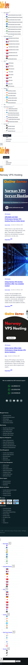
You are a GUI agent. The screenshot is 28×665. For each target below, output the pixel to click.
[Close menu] (0, 539)
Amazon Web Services (8, 454)
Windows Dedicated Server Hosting (15, 22)
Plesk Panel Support (13, 110)
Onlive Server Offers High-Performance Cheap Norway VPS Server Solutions (15, 350)
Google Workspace (12, 102)
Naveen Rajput (7, 289)
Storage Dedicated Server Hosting (15, 26)
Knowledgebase (7, 482)
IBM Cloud (5, 458)
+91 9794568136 (15, 393)
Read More (8, 239)
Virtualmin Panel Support (13, 117)
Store (7, 137)
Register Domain (11, 126)
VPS (4, 589)
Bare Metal (5, 543)
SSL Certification (7, 491)
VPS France (10, 65)
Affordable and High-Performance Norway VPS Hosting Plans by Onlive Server (15, 219)
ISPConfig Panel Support (13, 121)
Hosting (5, 614)
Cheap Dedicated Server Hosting (14, 14)
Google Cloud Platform (8, 452)
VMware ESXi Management (9, 445)
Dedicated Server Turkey (13, 49)
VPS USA (10, 80)
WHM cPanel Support (12, 108)
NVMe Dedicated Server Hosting (14, 29)
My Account (8, 141)
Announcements (7, 481)
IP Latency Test (6, 517)
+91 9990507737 (15, 386)
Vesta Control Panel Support (13, 114)
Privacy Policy (6, 513)
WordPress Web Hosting (9, 427)
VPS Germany (11, 68)
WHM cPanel (6, 465)
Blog (4, 520)
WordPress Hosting (12, 90)
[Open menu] (1, 170)
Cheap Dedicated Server (9, 417)
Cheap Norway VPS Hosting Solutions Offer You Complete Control (14, 284)
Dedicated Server (7, 415)
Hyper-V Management (8, 440)
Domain (5, 649)
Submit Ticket (8, 139)
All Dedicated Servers (12, 58)
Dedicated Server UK (12, 52)
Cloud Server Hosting (8, 422)
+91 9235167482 (15, 389)
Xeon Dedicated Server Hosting (14, 33)
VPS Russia (10, 63)
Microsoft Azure (6, 456)
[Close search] (1, 659)
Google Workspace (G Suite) (10, 490)
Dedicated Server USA (13, 55)
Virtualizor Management (8, 443)
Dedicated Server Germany (14, 43)
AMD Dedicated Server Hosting (14, 31)
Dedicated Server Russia (13, 38)
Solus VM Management (8, 442)
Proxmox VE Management (9, 447)
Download (5, 484)
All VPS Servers (11, 86)
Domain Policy (6, 515)
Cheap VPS (10, 83)
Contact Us (5, 522)
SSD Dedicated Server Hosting (14, 24)
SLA (4, 519)
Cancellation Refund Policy (9, 512)
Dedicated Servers (7, 566)
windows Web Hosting (12, 97)
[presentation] (15, 195)
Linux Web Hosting (12, 95)
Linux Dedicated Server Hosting (14, 19)
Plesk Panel (6, 466)
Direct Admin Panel (7, 468)
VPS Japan (10, 71)
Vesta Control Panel (7, 470)
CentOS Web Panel (7, 474)
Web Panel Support (7, 632)
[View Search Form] (1, 144)
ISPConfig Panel (7, 475)
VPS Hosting (7, 214)
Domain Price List (11, 131)
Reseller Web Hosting (8, 435)
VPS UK (10, 77)
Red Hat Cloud (6, 459)
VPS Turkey (10, 74)
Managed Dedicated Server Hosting (15, 17)
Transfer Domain (11, 128)
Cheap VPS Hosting (7, 420)
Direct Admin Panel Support (13, 112)
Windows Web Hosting (8, 433)
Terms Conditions (7, 510)
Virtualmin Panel (7, 472)
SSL (5, 104)
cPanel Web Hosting (12, 93)
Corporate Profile (7, 508)
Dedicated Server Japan (13, 46)
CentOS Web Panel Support (14, 119)
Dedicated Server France (13, 41)
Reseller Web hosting (12, 100)
